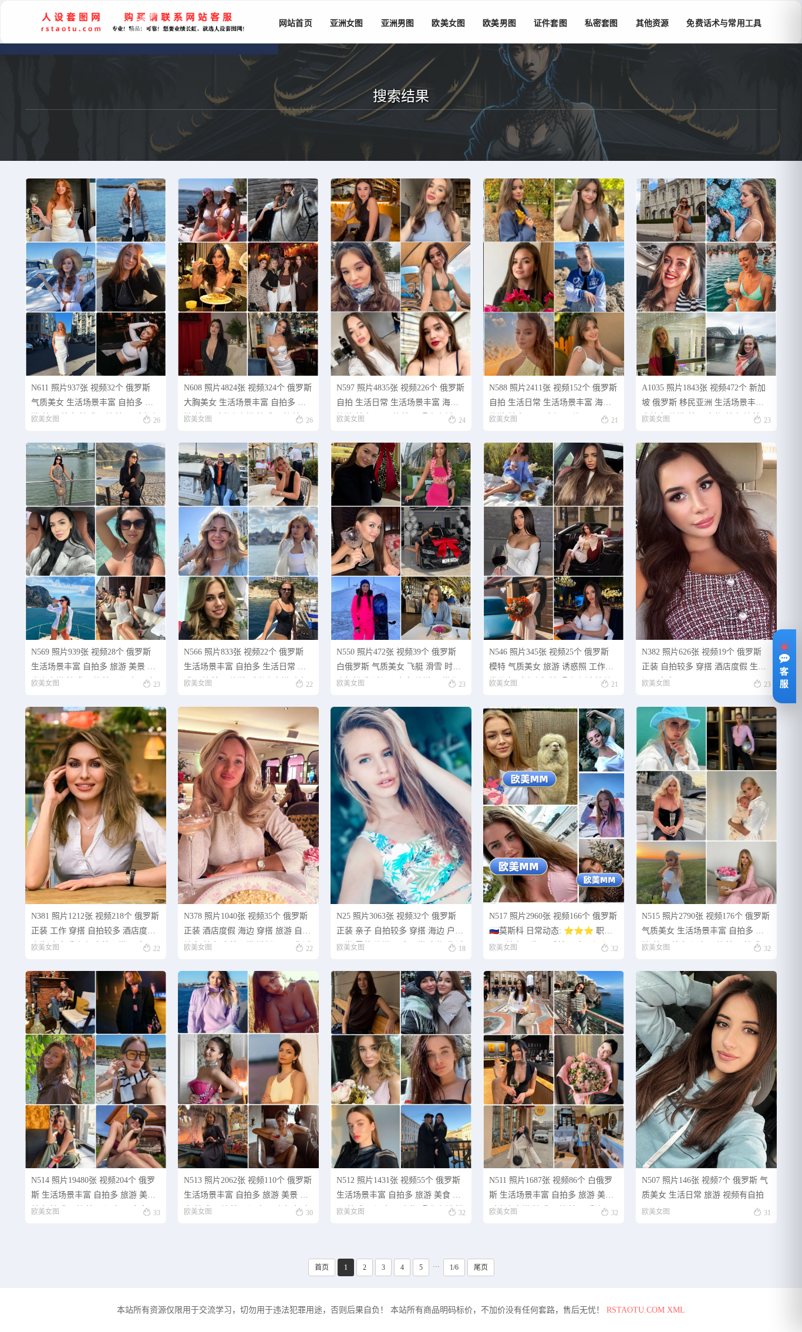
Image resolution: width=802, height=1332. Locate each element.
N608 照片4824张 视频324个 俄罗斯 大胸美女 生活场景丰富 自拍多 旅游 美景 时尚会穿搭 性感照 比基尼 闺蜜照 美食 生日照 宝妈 (248, 398)
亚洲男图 (398, 23)
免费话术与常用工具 (723, 23)
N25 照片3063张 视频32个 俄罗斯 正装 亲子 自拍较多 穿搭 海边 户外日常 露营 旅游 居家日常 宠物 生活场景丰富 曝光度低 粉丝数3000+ (399, 927)
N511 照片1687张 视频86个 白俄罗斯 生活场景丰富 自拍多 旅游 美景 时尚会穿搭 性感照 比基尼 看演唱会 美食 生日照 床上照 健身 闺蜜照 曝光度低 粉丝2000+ (552, 1191)
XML (676, 1310)
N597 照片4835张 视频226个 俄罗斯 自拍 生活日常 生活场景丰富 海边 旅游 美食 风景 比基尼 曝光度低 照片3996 (400, 398)
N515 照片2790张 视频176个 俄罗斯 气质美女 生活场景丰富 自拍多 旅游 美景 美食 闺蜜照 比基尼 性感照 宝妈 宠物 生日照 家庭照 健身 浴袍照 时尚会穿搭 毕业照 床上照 (706, 927)
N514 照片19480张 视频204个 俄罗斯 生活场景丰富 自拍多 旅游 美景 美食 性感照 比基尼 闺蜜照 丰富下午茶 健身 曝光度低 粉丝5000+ (93, 1191)
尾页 (481, 1267)
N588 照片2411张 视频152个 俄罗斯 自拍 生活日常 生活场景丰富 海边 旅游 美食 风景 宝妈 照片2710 (553, 398)
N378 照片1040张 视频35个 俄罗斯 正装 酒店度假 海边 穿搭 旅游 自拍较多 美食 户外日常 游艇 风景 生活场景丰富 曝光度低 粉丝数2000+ (247, 927)
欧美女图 (448, 23)
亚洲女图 (346, 23)
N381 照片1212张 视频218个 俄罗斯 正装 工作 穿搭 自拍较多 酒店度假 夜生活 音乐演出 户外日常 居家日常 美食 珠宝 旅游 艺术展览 (95, 927)
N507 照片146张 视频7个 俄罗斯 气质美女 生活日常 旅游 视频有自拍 (705, 1187)
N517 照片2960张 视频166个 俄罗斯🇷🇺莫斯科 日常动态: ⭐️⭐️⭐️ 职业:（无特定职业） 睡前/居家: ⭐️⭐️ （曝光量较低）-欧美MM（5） (553, 927)
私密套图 (601, 23)
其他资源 (652, 23)
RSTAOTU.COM (635, 1310)
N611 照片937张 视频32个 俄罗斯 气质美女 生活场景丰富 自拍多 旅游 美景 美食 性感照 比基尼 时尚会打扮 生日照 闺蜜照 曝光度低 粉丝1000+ (94, 398)
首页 (322, 1267)
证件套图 (550, 23)
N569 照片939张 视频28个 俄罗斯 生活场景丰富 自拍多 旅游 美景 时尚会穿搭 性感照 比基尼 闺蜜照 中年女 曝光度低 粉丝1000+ (93, 662)
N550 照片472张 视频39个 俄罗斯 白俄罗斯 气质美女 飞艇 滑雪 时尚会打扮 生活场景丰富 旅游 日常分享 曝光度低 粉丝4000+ (398, 662)
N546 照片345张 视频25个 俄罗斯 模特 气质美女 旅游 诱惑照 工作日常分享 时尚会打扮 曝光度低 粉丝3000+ (551, 662)
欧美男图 (499, 23)
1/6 (454, 1267)
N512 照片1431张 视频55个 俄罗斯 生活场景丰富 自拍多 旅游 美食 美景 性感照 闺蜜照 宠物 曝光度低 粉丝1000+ (399, 1191)
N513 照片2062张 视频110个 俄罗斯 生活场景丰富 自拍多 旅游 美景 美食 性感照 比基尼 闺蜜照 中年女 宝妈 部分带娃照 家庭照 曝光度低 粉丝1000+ (248, 1191)
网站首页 (295, 23)
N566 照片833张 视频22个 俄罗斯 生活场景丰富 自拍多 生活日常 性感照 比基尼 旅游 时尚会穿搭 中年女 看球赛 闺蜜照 (246, 662)
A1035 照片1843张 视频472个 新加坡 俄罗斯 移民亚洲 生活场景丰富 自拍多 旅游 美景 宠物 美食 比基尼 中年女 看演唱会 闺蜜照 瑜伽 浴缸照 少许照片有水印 (705, 398)
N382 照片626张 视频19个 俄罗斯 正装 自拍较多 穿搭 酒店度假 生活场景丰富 (704, 662)
